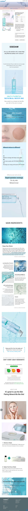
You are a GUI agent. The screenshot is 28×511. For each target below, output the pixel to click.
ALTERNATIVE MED (17, 501)
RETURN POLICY (4, 508)
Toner (14, 10)
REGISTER (16, 506)
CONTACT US (17, 505)
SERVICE (4, 506)
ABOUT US (4, 505)
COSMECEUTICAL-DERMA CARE (18, 499)
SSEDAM (11, 10)
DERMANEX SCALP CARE (18, 500)
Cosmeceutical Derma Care (6, 10)
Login (21, 18)
